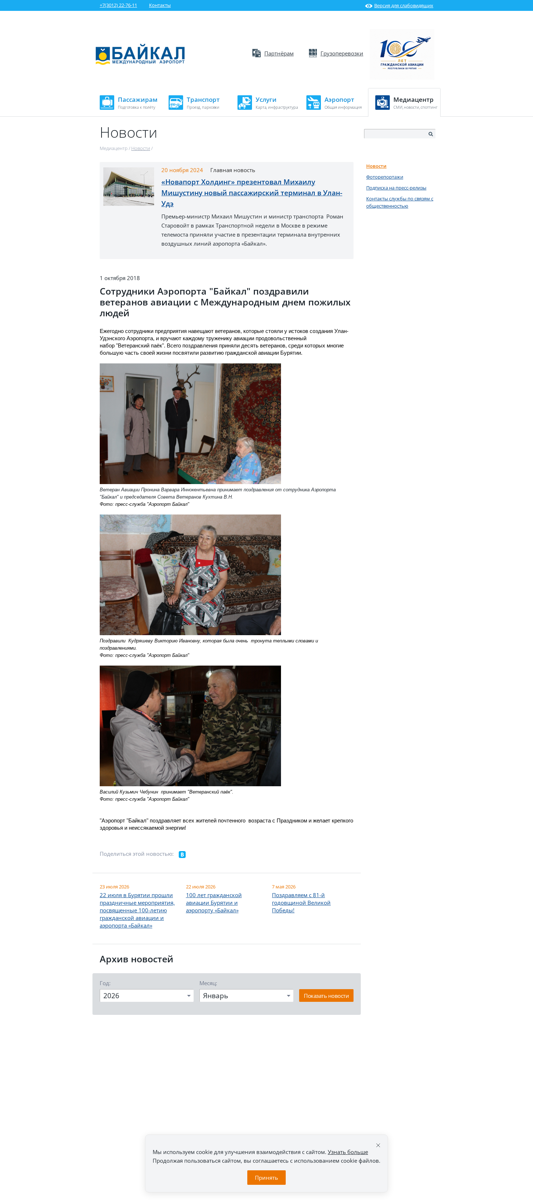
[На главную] (140, 63)
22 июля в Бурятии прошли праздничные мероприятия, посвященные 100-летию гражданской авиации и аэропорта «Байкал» (137, 910)
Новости (376, 166)
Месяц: (208, 983)
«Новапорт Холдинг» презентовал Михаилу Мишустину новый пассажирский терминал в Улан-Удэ (251, 192)
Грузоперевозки (342, 53)
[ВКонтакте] (182, 854)
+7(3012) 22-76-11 (118, 5)
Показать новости (326, 995)
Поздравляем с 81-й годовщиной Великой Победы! (301, 902)
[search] (430, 134)
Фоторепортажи (384, 177)
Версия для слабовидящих (403, 5)
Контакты (160, 5)
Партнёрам (279, 53)
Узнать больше (348, 1151)
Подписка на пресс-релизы (396, 187)
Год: (105, 983)
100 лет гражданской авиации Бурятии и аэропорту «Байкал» (214, 902)
